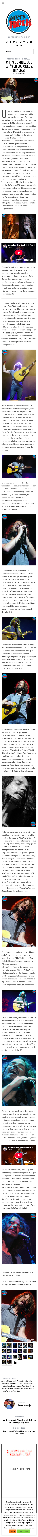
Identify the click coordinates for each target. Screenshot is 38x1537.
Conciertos (10, 58)
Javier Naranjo (20, 73)
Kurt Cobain (17, 1383)
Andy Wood (17, 1381)
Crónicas (17, 58)
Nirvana (18, 1386)
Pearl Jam (25, 1386)
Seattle (10, 1388)
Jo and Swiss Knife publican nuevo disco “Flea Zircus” (19, 1431)
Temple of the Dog (13, 1391)
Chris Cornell (26, 1381)
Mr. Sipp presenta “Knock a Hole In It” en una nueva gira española (19, 1419)
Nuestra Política (23, 1531)
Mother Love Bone (8, 1386)
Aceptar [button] (12, 1531)
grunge (10, 1383)
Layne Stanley (27, 1383)
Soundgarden (18, 1388)
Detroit (4, 1383)
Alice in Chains (6, 1381)
